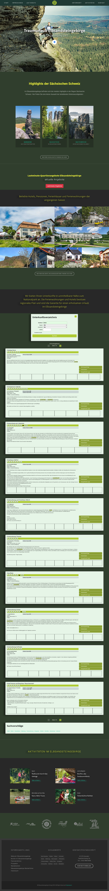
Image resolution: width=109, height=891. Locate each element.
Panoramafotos (16, 861)
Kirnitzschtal (95, 220)
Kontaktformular (84, 866)
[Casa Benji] (90, 581)
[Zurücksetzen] (76, 316)
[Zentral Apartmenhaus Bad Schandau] (62, 824)
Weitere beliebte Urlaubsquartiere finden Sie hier (54, 273)
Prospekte (14, 863)
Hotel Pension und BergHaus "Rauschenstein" (20, 683)
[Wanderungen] (28, 135)
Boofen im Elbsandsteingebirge (21, 858)
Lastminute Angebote (54, 186)
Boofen (55, 863)
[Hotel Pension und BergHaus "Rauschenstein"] (90, 691)
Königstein (27, 259)
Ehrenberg (68, 259)
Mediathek (61, 863)
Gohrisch (58, 731)
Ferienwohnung (30, 731)
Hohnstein (27, 229)
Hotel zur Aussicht (27, 225)
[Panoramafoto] (31, 135)
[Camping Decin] (90, 358)
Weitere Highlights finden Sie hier (54, 157)
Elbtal (8, 731)
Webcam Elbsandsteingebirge (20, 856)
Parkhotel (95, 256)
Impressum (14, 871)
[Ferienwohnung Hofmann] (90, 655)
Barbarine (28, 142)
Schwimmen (52, 731)
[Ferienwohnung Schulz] (90, 617)
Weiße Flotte (53, 861)
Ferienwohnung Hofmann (14, 647)
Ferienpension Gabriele (14, 387)
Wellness (50, 863)
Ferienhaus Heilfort (12, 460)
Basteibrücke (81, 142)
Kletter (12, 731)
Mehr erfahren (36, 780)
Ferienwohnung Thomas (14, 536)
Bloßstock (54, 142)
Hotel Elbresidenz (82, 236)
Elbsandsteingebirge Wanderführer (22, 868)
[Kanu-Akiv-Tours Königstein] (94, 824)
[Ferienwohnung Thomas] (90, 544)
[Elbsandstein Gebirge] (54, 3)
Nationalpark (54, 858)
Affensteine (61, 858)
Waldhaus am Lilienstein (27, 256)
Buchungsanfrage (85, 367)
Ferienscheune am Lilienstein (15, 423)
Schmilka (47, 731)
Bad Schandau (81, 239)
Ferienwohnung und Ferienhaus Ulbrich (18, 500)
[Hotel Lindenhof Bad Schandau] (46, 824)
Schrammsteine (44, 861)
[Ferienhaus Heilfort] (90, 468)
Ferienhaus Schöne (68, 256)
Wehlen (42, 731)
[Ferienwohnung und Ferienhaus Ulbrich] (90, 508)
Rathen (55, 856)
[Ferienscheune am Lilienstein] (90, 431)
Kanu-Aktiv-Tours (38, 796)
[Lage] (24, 135)
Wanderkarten (15, 866)
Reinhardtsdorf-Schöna (68, 220)
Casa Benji (10, 573)
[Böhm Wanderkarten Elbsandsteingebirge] (78, 824)
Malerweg (23, 731)
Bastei (42, 858)
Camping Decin (11, 350)
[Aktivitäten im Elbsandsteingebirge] (20, 796)
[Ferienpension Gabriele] (90, 394)
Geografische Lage (85, 372)
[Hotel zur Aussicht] (15, 824)
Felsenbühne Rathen (85, 796)
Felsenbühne (17, 731)
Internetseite (84, 369)
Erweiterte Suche (38, 332)
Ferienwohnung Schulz (13, 609)
